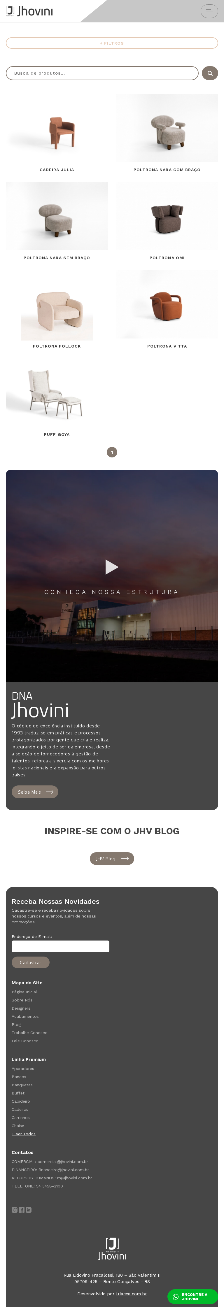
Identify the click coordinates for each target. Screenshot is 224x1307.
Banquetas (22, 1085)
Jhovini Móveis (29, 11)
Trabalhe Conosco (30, 1032)
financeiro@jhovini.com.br (63, 1169)
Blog (16, 1024)
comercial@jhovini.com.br (63, 1161)
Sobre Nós (22, 1000)
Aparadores (23, 1068)
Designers (21, 1008)
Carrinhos (21, 1117)
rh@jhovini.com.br (74, 1178)
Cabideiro (21, 1101)
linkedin (29, 1210)
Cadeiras (20, 1109)
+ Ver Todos (24, 1133)
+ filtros (112, 43)
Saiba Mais (29, 792)
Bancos (19, 1076)
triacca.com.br (131, 1294)
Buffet (18, 1093)
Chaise (18, 1125)
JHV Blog (106, 859)
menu (209, 11)
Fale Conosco (25, 1040)
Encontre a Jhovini (194, 1296)
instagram (15, 1210)
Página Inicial (24, 992)
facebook (21, 1210)
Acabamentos (25, 1016)
